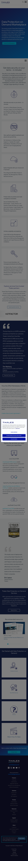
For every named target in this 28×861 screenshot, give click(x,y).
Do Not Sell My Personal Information (14, 435)
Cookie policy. (17, 428)
